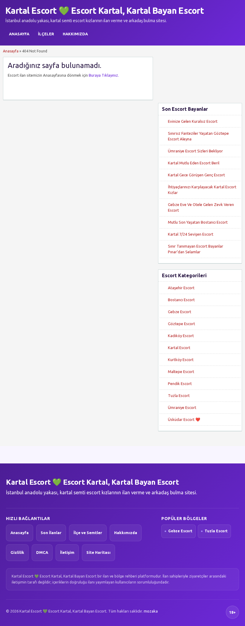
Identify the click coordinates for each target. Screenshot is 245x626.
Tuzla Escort (179, 395)
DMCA (42, 552)
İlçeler (46, 34)
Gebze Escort (179, 312)
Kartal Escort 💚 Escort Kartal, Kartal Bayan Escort (104, 10)
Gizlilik (17, 552)
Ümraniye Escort (182, 407)
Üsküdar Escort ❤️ (184, 419)
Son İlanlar (51, 532)
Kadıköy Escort (181, 336)
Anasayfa (19, 34)
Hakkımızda (75, 34)
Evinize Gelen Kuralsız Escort (193, 121)
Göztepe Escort (181, 324)
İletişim (67, 552)
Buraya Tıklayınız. (104, 75)
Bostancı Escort (181, 300)
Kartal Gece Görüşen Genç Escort (196, 175)
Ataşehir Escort (181, 288)
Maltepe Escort (181, 371)
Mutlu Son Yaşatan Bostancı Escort (198, 222)
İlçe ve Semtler (88, 532)
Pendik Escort (180, 383)
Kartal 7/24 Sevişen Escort (190, 234)
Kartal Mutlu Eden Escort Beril (193, 163)
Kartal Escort (179, 347)
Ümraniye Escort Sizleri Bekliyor (195, 151)
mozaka (151, 611)
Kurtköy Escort (181, 359)
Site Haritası (98, 552)
